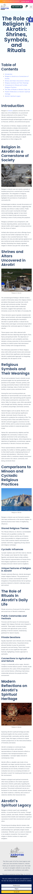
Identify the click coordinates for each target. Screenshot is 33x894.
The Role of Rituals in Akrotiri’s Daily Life (17, 89)
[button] (30, 20)
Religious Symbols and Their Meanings (16, 83)
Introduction (8, 74)
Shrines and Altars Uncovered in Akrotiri (17, 81)
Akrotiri (10, 111)
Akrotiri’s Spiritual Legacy (12, 96)
